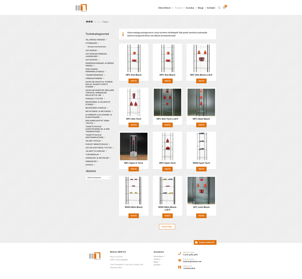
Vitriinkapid (91, 22)
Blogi (200, 8)
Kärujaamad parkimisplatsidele (95, 70)
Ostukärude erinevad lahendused (96, 55)
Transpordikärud (94, 75)
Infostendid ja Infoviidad (98, 111)
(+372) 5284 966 (190, 255)
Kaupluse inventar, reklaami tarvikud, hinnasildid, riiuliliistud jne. (100, 92)
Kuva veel (167, 226)
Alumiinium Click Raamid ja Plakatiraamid (99, 116)
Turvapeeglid (92, 154)
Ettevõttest (164, 8)
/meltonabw (189, 268)
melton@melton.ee (192, 261)
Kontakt (211, 8)
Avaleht (87, 22)
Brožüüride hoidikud (96, 108)
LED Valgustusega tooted (99, 148)
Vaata (134, 81)
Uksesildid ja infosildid (97, 158)
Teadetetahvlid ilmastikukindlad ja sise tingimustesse (98, 129)
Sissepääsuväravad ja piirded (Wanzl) (100, 64)
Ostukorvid (91, 60)
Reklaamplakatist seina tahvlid (97, 122)
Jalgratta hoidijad (95, 151)
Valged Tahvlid (93, 141)
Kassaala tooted (94, 99)
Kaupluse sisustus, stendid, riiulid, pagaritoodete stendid (99, 84)
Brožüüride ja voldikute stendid (98, 103)
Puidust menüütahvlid (97, 144)
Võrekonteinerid (94, 78)
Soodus (190, 8)
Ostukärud (91, 50)
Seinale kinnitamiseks (97, 47)
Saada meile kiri (206, 242)
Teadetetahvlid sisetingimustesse (94, 136)
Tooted (178, 8)
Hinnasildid (91, 161)
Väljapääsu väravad (95, 40)
